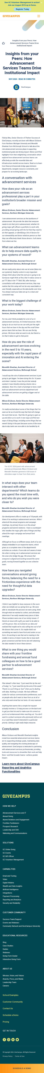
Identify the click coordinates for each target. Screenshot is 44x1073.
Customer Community (14, 912)
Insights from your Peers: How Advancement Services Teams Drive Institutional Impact (24, 43)
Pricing (6, 1021)
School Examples (10, 995)
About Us (7, 968)
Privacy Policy (7, 1056)
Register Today (22, 9)
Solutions (8, 842)
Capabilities (9, 869)
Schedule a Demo (11, 1015)
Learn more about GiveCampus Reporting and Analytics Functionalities (21, 768)
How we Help (9, 806)
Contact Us (8, 1008)
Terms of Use (19, 1056)
